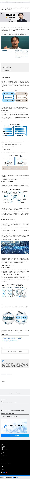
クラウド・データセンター (4, 449)
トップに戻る (3, 381)
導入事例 (2, 466)
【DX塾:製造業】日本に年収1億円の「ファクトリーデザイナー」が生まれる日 (11, 338)
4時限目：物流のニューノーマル (6, 70)
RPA (1, 454)
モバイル (2, 445)
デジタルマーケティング (4, 455)
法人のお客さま (8, 1)
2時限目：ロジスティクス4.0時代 (6, 67)
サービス (2, 444)
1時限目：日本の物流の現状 (5, 66)
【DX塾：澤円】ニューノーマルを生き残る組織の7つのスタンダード (10, 340)
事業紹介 (2, 458)
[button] (29, 1)
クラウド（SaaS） (3, 448)
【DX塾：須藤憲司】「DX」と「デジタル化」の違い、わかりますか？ (10, 341)
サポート (2, 471)
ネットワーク (2, 447)
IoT (1, 453)
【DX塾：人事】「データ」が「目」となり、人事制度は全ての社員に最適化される (12, 337)
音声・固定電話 (3, 446)
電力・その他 (2, 456)
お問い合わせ (2, 469)
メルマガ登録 (16, 435)
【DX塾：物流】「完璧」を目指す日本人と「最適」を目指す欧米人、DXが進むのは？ (16, 2)
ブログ (2, 468)
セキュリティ (2, 452)
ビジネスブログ (6, 2)
